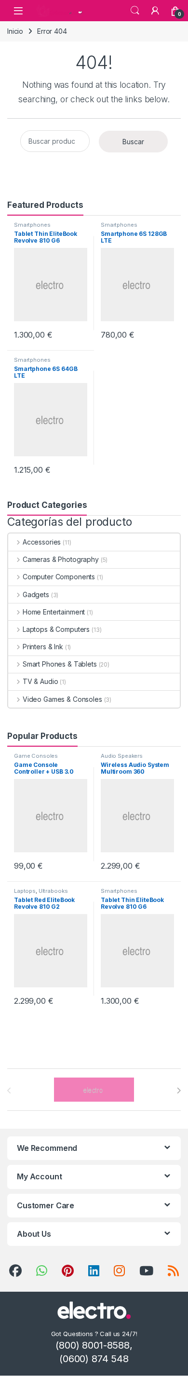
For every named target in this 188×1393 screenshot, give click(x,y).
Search (135, 10)
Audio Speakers (122, 755)
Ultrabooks (53, 891)
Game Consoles (36, 755)
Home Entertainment (54, 612)
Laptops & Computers (56, 629)
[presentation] (178, 1090)
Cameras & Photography (61, 559)
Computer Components (59, 577)
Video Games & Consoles (62, 699)
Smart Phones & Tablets (60, 664)
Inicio (15, 31)
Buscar (133, 141)
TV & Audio (40, 681)
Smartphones (32, 224)
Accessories (42, 542)
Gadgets (36, 594)
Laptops (25, 891)
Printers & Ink (43, 646)
